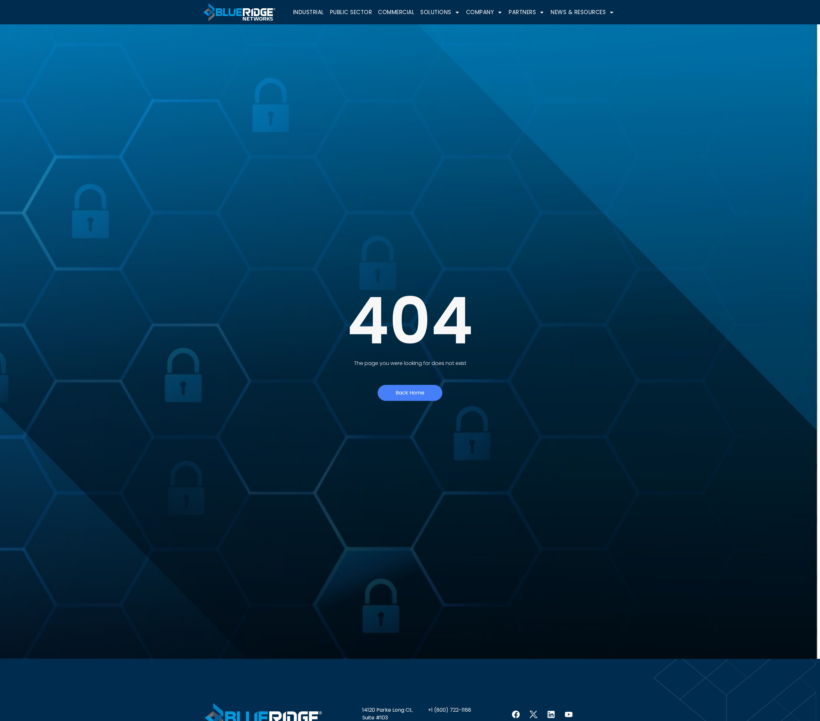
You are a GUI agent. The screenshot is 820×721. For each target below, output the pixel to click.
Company (480, 12)
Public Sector (351, 12)
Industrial (308, 12)
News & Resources (578, 12)
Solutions (435, 12)
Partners (522, 12)
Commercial (396, 12)
